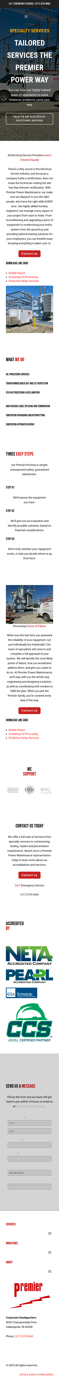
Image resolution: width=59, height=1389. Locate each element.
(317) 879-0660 (42, 3)
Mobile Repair (17, 273)
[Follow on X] (35, 1350)
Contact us (29, 253)
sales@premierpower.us (30, 1106)
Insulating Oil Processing (23, 277)
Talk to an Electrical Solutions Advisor (29, 118)
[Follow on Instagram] (22, 1350)
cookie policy (45, 1374)
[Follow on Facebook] (15, 1350)
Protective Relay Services (24, 281)
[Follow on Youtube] (28, 1350)
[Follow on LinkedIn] (8, 1350)
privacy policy (28, 1374)
